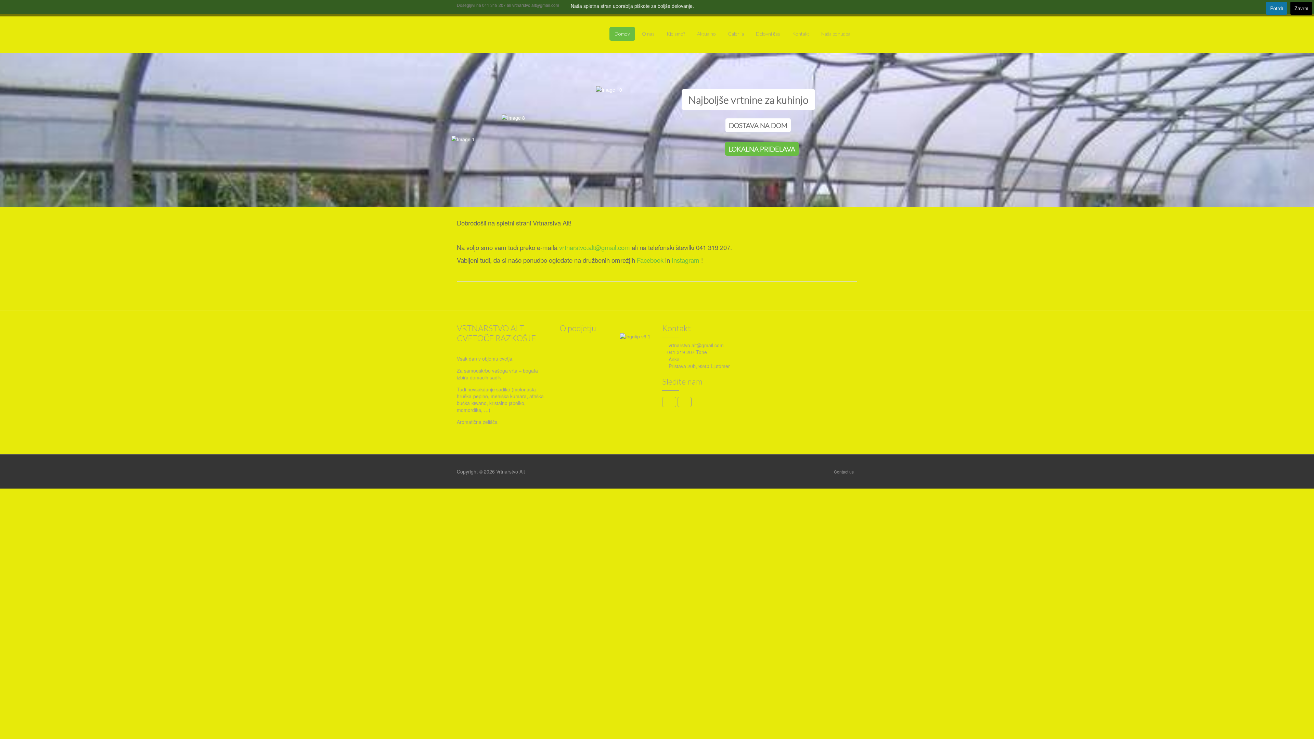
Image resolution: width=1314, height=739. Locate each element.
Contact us (844, 472)
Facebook (650, 260)
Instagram (685, 260)
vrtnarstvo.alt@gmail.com (594, 247)
